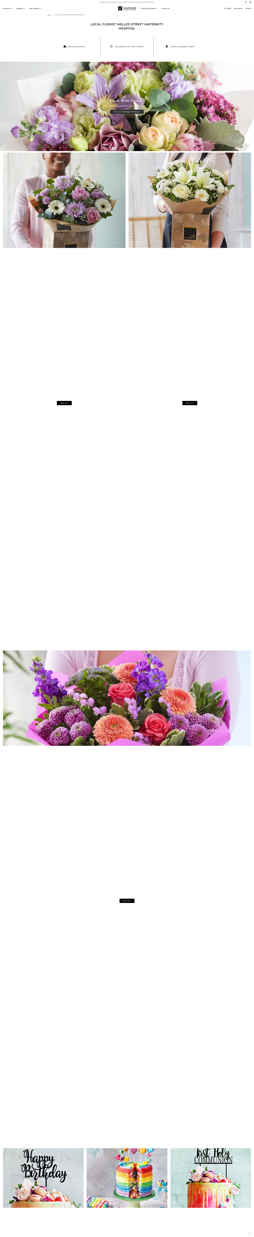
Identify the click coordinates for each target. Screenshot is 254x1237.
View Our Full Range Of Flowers (127, 112)
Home (49, 15)
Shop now (64, 403)
